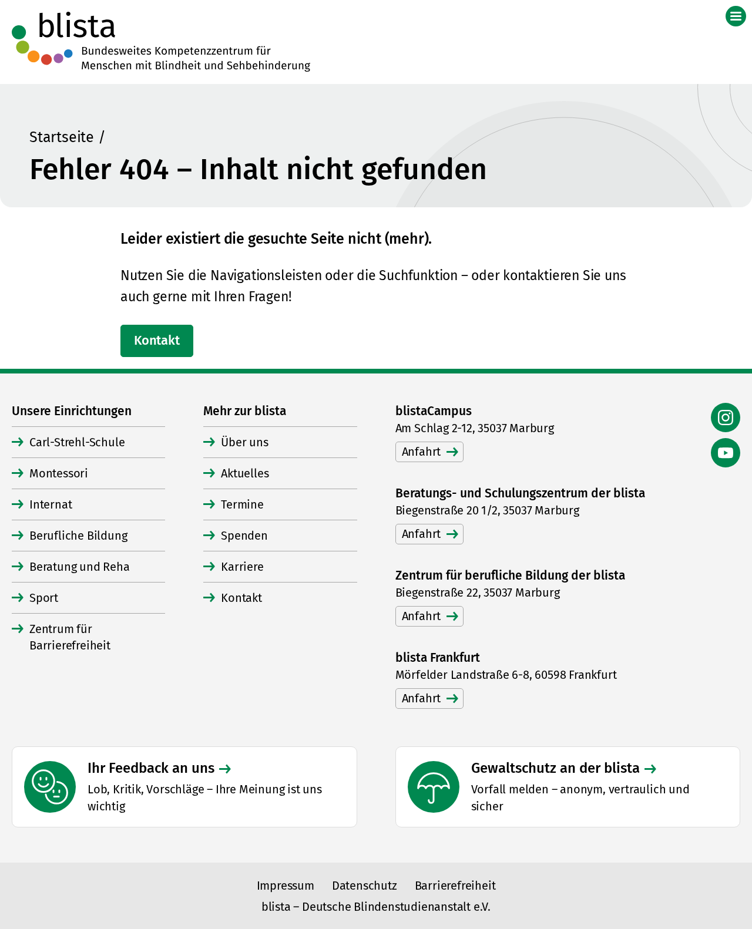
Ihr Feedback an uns (151, 768)
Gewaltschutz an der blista (555, 768)
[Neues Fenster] (725, 417)
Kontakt (157, 340)
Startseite (61, 137)
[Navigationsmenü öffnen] (735, 16)
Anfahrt (421, 452)
